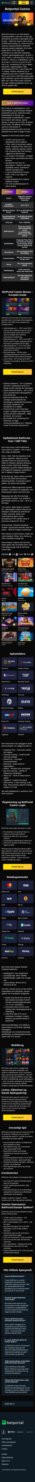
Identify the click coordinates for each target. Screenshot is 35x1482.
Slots (28, 554)
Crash (21, 554)
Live (13, 554)
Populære (5, 554)
